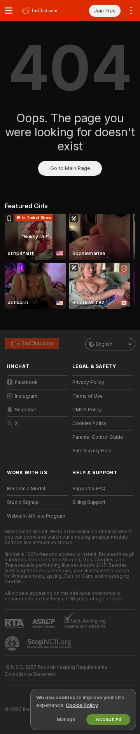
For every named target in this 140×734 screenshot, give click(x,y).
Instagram (26, 396)
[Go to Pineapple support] (13, 643)
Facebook (26, 382)
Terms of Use (87, 396)
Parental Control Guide (97, 437)
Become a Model (26, 488)
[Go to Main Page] (43, 10)
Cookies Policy (89, 423)
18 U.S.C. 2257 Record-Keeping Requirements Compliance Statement (56, 670)
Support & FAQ (88, 488)
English (104, 344)
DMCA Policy (87, 410)
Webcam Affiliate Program (36, 516)
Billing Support (88, 502)
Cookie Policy (82, 705)
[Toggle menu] (8, 10)
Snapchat (25, 410)
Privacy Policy (88, 382)
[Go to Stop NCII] (50, 643)
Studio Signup (23, 502)
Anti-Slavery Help (92, 451)
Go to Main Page (70, 168)
